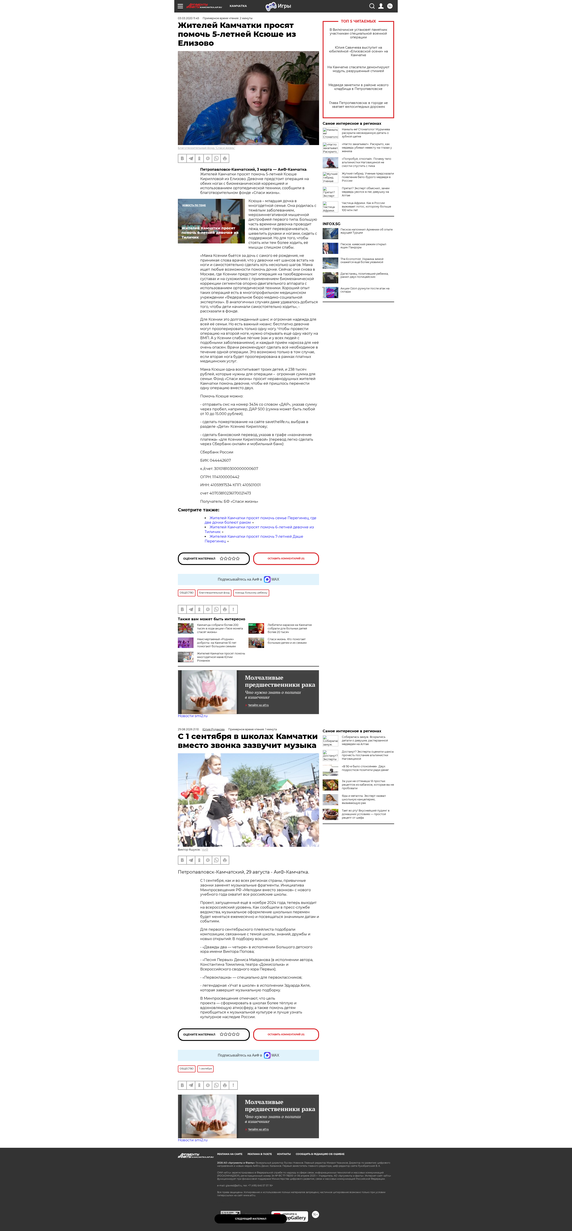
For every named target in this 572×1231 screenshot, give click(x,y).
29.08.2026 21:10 (188, 729)
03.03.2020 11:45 (188, 18)
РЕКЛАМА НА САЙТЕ (229, 1154)
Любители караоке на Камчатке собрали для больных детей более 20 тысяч (290, 628)
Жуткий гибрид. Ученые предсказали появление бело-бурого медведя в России (368, 177)
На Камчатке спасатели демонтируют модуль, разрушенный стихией (358, 69)
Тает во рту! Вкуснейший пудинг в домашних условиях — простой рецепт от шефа (365, 814)
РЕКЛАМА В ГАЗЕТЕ (260, 1154)
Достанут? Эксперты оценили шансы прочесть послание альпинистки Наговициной (368, 755)
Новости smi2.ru (193, 716)
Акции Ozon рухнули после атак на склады (365, 290)
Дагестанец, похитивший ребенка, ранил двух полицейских (365, 275)
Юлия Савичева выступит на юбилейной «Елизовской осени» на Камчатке (358, 51)
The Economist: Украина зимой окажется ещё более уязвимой (362, 260)
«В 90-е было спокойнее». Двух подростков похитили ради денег (365, 768)
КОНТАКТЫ (284, 1154)
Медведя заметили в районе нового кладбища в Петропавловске (358, 87)
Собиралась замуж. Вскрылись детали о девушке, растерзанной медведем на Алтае (365, 740)
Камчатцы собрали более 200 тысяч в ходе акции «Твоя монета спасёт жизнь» (220, 628)
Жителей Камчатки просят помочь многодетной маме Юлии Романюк (221, 657)
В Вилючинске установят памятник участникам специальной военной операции (358, 33)
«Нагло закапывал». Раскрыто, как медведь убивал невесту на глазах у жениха (367, 147)
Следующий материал (250, 1218)
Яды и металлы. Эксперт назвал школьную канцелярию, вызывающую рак (364, 799)
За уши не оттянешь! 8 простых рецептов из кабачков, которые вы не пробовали (368, 784)
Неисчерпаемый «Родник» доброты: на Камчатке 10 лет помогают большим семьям (216, 642)
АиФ (205, 849)
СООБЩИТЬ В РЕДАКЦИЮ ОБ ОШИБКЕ (320, 1154)
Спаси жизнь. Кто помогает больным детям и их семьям (287, 640)
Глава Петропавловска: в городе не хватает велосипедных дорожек (358, 105)
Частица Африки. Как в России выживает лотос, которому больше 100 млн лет (366, 206)
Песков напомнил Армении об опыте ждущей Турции (367, 231)
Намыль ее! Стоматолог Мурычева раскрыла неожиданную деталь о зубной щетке (366, 133)
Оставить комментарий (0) (286, 558)
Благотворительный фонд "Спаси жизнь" (206, 147)
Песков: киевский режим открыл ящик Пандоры (363, 246)
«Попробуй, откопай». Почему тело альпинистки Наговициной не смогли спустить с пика (366, 162)
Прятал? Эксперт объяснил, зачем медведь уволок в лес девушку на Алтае (365, 192)
